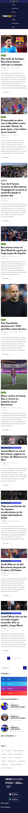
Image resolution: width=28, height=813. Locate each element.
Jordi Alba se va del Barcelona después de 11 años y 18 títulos (13, 567)
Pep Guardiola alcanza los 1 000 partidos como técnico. (14, 326)
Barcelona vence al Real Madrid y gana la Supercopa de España (13, 250)
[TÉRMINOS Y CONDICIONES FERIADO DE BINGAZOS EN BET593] (4, 717)
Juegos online (21, 761)
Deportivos (15, 8)
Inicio (13, 4)
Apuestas (8, 750)
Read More (5, 92)
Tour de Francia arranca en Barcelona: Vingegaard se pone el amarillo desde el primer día (14, 190)
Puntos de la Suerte (7, 768)
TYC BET (12, 703)
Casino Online (17, 757)
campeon (4, 757)
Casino (10, 757)
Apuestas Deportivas (18, 750)
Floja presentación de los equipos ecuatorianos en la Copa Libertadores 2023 (13, 512)
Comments (5, 70)
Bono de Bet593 (18, 754)
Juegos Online (14, 14)
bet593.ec (10, 754)
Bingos (14, 19)
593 (3, 750)
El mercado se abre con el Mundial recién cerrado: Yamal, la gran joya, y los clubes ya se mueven (13, 126)
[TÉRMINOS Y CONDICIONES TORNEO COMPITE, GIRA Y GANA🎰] (4, 706)
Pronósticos (5, 764)
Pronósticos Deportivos (16, 764)
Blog (13, 27)
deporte (4, 761)
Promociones (15, 23)
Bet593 (3, 754)
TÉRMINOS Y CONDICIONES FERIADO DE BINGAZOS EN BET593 (18, 718)
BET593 (4, 67)
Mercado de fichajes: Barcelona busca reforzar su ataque (12, 62)
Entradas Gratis (12, 761)
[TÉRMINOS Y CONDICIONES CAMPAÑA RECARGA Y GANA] (4, 728)
